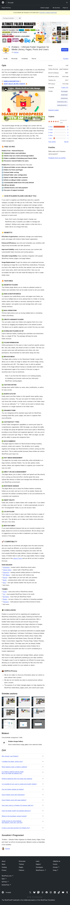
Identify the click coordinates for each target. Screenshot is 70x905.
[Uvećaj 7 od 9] (13, 721)
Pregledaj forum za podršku (57, 158)
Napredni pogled (53, 110)
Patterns (21, 870)
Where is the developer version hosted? (14, 816)
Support (38, 864)
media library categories (62, 101)
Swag (55, 870)
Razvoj (34, 58)
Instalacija (24, 58)
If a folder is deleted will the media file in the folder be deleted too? (12, 772)
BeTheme (6, 597)
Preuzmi (64, 49)
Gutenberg (6, 567)
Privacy (4, 870)
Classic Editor (7, 570)
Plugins (21, 867)
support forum (17, 558)
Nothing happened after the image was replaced (17, 778)
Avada (5, 591)
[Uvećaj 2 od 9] (28, 699)
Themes (21, 864)
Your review (52, 141)
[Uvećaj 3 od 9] (43, 699)
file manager (64, 91)
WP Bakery (6, 575)
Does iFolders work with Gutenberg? (13, 795)
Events (55, 864)
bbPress (5, 882)
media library (64, 98)
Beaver (5, 577)
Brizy (4, 582)
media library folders (62, 105)
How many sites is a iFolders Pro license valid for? (17, 805)
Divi (4, 594)
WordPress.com (7, 876)
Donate (56, 867)
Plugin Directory (6, 7)
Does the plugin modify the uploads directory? (16, 811)
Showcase (22, 861)
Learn (37, 861)
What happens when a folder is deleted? (14, 767)
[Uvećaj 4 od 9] (13, 710)
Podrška (65, 58)
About (3, 861)
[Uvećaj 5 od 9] (28, 710)
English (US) (64, 87)
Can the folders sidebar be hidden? (13, 789)
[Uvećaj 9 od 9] (43, 721)
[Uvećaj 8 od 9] (28, 721)
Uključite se (56, 861)
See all (66, 141)
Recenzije (14, 58)
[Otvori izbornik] (67, 2)
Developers (39, 867)
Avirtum (16, 52)
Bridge (5, 599)
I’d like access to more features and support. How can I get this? (12, 821)
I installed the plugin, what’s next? (12, 761)
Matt (4, 879)
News (3, 864)
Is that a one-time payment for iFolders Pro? (16, 828)
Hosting (4, 867)
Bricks (5, 580)
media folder (64, 94)
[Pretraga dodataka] (20, 18)
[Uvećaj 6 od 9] (43, 710)
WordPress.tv (41, 870)
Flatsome (6, 602)
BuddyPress (6, 885)
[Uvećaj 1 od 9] (13, 699)
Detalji (5, 58)
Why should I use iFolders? (10, 756)
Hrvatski (8, 892)
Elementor (6, 572)
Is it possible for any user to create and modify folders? (19, 784)
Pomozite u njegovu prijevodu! (48, 12)
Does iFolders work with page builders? (14, 800)
